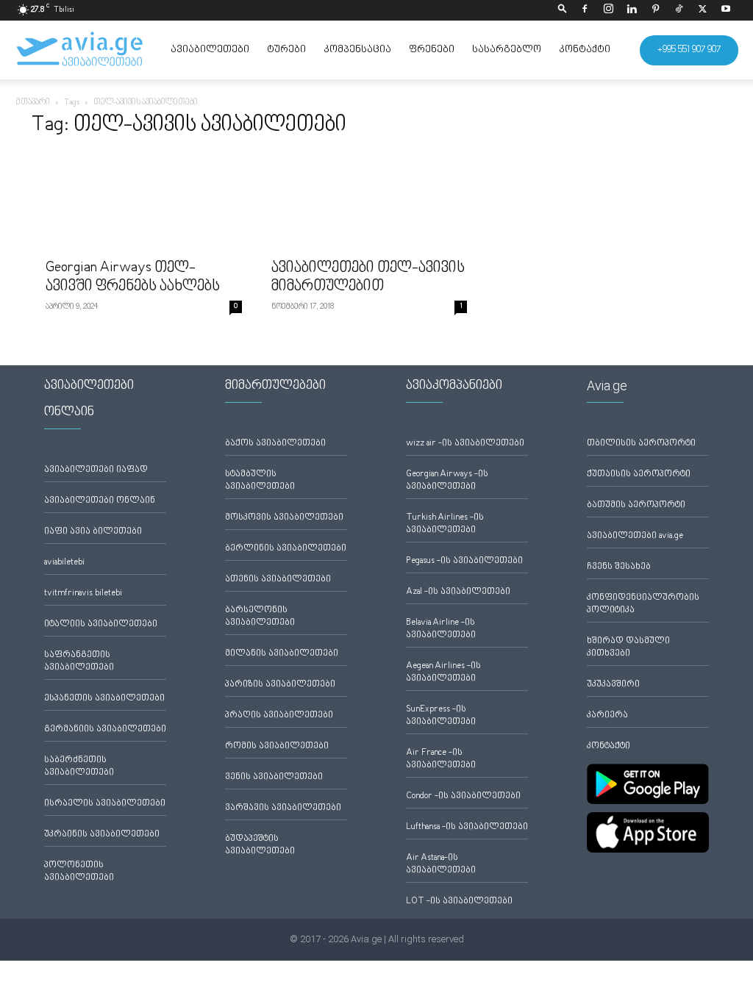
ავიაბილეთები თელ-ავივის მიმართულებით (368, 277)
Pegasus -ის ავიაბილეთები (464, 561)
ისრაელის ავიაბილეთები (104, 803)
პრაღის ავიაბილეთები (279, 715)
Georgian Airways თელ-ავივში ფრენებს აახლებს (133, 277)
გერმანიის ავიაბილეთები (105, 729)
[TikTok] (679, 10)
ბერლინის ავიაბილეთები (285, 548)
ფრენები (431, 50)
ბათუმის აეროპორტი (636, 505)
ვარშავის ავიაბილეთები (283, 808)
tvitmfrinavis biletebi (83, 593)
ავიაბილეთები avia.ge (635, 536)
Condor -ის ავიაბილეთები (463, 796)
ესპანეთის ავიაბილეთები (104, 698)
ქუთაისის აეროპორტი (638, 474)
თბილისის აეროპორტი (641, 443)
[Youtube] (726, 10)
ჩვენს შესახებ (619, 567)
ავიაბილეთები (210, 50)
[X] (702, 10)
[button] (563, 10)
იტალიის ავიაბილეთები (100, 624)
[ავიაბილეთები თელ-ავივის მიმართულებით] (369, 201)
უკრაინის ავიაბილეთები (102, 834)
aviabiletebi (64, 562)
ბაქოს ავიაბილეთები (275, 443)
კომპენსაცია (357, 50)
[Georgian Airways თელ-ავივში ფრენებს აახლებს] (144, 201)
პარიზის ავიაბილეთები (280, 684)
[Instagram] (608, 10)
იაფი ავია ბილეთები (93, 531)
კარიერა (607, 715)
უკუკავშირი (613, 684)
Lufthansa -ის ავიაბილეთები (467, 827)
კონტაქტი (584, 50)
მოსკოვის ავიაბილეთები (284, 517)
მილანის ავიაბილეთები (281, 653)
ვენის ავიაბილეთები (274, 777)
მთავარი (33, 102)
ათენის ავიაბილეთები (278, 579)
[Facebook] (585, 10)
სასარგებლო (506, 50)
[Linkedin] (632, 10)
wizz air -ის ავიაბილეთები (465, 443)
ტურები (286, 50)
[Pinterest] (655, 10)
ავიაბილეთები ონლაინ (99, 500)
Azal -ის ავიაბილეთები (458, 592)
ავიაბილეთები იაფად (96, 470)
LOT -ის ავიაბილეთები (459, 901)
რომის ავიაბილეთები (277, 746)
